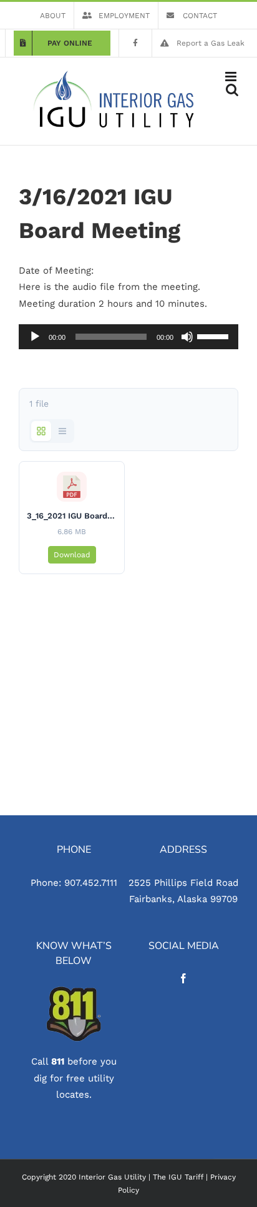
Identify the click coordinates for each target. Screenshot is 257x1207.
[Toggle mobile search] (232, 89)
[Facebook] (183, 978)
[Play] (35, 336)
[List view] (62, 431)
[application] (128, 336)
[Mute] (187, 336)
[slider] (214, 335)
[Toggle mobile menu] (231, 76)
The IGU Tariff (178, 1177)
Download (72, 554)
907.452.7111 (90, 882)
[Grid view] (41, 431)
